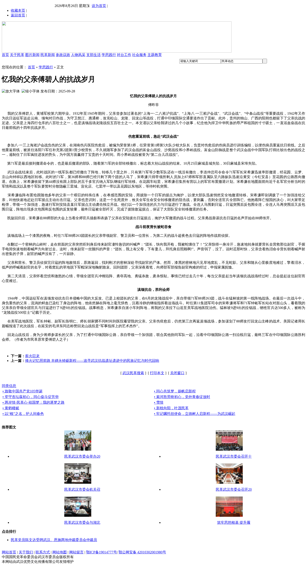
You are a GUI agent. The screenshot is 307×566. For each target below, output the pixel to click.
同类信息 (9, 386)
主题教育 (154, 55)
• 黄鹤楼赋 (10, 408)
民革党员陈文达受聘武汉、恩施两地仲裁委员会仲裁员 (54, 540)
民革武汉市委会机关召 (82, 489)
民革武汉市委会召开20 (234, 489)
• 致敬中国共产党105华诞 (22, 391)
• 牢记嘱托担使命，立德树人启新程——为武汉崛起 (194, 414)
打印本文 (157, 373)
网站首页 (9, 552)
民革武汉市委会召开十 (234, 456)
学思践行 (109, 55)
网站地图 (59, 552)
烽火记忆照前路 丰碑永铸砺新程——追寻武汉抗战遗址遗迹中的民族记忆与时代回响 (92, 360)
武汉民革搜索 (133, 373)
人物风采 (78, 55)
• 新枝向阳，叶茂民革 (171, 408)
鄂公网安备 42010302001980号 (142, 552)
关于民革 (17, 55)
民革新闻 (47, 55)
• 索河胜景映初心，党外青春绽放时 (182, 397)
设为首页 (99, 6)
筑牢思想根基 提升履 (233, 522)
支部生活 (93, 55)
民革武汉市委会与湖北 (82, 522)
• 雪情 (158, 402)
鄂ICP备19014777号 (101, 552)
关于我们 (26, 552)
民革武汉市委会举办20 (82, 456)
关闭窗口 (177, 373)
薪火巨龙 (32, 356)
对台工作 (124, 55)
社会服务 (139, 55)
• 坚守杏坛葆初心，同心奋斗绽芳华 (30, 397)
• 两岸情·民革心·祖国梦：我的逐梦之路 (33, 402)
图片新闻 (32, 55)
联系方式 (43, 552)
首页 (5, 55)
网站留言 (76, 552)
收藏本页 (18, 10)
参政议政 (63, 55)
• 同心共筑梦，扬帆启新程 (175, 391)
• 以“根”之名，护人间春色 (23, 414)
